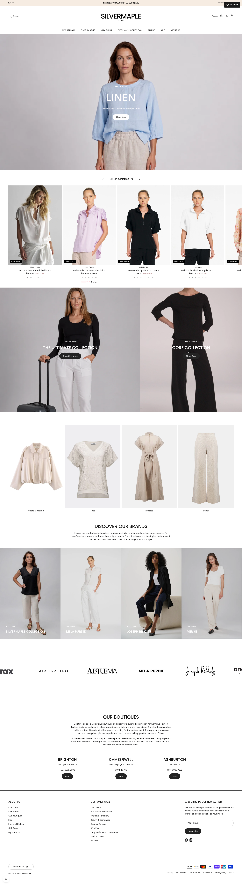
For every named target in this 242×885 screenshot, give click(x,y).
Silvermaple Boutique (23, 873)
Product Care (97, 836)
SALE (163, 30)
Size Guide (96, 807)
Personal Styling (16, 824)
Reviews (94, 840)
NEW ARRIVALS (68, 30)
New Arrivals (121, 179)
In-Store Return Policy (101, 811)
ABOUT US (175, 30)
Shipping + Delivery (100, 815)
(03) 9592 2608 (67, 770)
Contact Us (13, 811)
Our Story (13, 807)
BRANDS (151, 30)
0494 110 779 (121, 770)
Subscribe (193, 831)
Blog (10, 820)
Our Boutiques (15, 815)
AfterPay (95, 828)
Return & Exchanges (100, 820)
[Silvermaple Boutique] (121, 16)
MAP (67, 776)
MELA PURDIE (106, 30)
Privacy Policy (220, 873)
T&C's (231, 873)
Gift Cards (13, 828)
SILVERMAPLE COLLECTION (130, 30)
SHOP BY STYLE (88, 30)
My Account (14, 832)
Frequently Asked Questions (104, 832)
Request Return (98, 824)
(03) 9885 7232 (174, 770)
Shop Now (121, 117)
